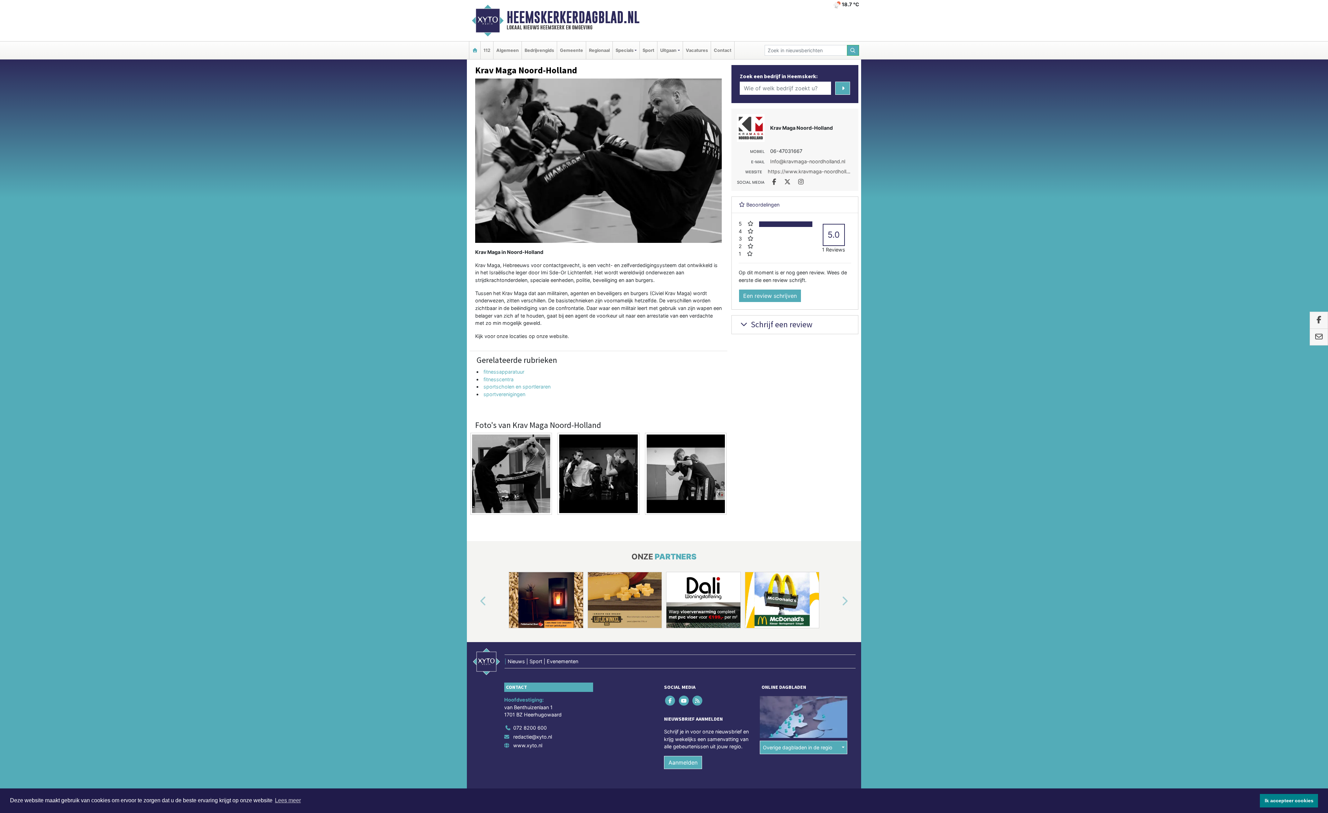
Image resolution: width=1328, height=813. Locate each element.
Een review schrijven (770, 295)
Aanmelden (683, 762)
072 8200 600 (530, 728)
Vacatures (697, 50)
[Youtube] (684, 701)
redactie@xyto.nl (532, 737)
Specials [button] (625, 50)
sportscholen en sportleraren (517, 387)
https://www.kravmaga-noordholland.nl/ (815, 171)
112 (486, 50)
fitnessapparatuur (503, 372)
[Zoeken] (853, 50)
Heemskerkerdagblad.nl (573, 17)
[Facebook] (670, 701)
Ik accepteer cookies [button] (1289, 800)
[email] (1319, 337)
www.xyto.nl (527, 745)
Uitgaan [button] (668, 50)
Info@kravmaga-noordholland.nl (807, 161)
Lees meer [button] (288, 800)
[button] (475, 601)
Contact (722, 50)
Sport (648, 50)
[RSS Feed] (697, 701)
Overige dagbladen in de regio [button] (797, 747)
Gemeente (571, 50)
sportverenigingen (504, 394)
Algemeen (507, 50)
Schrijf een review (780, 324)
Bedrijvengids (539, 50)
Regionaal (599, 50)
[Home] (475, 50)
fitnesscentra (498, 379)
